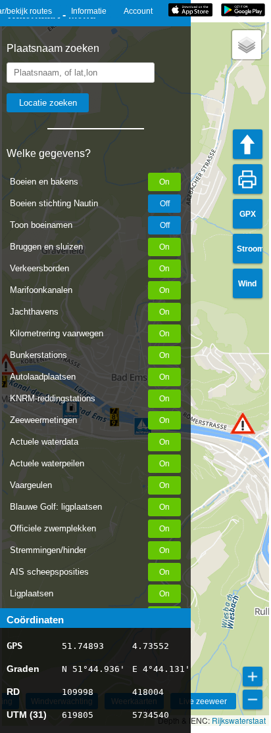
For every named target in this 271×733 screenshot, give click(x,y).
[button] (243, 423)
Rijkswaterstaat (239, 720)
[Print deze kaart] (247, 179)
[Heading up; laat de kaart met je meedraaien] (247, 144)
